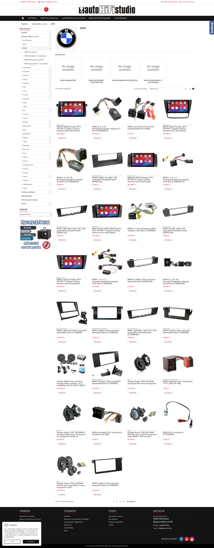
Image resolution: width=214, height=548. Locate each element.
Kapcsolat (68, 525)
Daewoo (26, 83)
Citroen (26, 75)
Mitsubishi (27, 134)
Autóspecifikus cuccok (73, 18)
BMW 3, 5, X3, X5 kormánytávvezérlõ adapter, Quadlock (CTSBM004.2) (70, 180)
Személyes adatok (116, 516)
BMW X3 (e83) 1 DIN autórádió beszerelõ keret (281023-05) (141, 281)
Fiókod (112, 511)
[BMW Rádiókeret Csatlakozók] (96, 68)
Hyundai (26, 99)
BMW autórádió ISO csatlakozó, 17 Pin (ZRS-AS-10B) (178, 383)
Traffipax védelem (49, 18)
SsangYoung (28, 165)
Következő (132, 502)
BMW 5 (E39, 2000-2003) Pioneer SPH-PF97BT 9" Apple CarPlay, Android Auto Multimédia (106, 231)
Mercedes (27, 126)
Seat (25, 153)
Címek (111, 525)
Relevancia (168, 89)
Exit (12, 541)
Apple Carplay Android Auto (30, 519)
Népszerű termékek (27, 516)
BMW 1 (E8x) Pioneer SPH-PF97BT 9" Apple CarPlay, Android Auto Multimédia (175, 129)
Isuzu (25, 102)
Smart (25, 161)
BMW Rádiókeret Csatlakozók (35, 56)
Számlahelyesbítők (116, 522)
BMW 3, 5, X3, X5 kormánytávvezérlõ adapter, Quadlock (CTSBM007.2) (176, 282)
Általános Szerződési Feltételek (76, 519)
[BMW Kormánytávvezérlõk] (125, 68)
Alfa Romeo (27, 40)
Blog (66, 531)
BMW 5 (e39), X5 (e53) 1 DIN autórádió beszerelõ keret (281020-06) (104, 180)
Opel (25, 141)
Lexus (25, 118)
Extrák (23, 204)
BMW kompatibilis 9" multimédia (36, 64)
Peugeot (26, 145)
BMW (25, 48)
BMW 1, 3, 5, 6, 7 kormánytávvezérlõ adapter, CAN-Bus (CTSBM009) (105, 282)
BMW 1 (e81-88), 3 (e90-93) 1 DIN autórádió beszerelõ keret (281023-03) (71, 231)
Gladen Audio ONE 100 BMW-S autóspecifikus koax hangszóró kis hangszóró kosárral (71, 435)
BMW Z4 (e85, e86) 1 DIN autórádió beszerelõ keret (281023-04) (175, 231)
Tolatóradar (120, 18)
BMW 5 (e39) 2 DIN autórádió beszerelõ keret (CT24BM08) (176, 332)
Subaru (26, 169)
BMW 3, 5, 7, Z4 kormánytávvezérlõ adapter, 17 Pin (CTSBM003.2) (106, 129)
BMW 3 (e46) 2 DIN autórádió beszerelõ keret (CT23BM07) (105, 332)
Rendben (31, 541)
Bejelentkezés (173, 2)
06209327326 (31, 2)
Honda (25, 95)
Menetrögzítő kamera (99, 18)
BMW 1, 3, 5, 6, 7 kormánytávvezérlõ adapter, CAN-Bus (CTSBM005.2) (176, 180)
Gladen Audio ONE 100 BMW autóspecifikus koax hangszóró (142, 383)
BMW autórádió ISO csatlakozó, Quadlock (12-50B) (107, 434)
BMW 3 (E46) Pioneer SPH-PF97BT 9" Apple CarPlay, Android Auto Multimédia (69, 129)
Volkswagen (27, 184)
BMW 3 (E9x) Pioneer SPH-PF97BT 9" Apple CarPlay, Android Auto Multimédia (69, 282)
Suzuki (25, 172)
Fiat (24, 87)
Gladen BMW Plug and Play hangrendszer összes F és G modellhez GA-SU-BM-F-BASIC (71, 384)
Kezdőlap (25, 29)
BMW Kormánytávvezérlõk (34, 60)
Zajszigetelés (26, 196)
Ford (24, 91)
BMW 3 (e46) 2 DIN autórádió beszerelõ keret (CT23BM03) (105, 484)
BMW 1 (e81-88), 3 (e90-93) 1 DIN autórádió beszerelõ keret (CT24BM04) (142, 333)
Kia (24, 110)
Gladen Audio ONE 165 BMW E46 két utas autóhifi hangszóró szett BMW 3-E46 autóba (142, 435)
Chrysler (26, 71)
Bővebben (63, 138)
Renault (26, 149)
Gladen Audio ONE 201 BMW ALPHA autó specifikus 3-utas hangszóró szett (70, 485)
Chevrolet (27, 67)
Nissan (25, 137)
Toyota (25, 180)
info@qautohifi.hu (51, 2)
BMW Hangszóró (31, 52)
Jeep (25, 106)
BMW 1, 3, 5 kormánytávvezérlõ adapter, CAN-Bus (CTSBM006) (142, 230)
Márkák (23, 210)
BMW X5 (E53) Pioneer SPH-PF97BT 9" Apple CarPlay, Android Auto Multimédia (140, 180)
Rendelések (113, 519)
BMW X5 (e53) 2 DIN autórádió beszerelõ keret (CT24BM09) (106, 383)
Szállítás (67, 516)
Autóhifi (32, 18)
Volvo (25, 188)
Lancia (25, 114)
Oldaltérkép (68, 528)
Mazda (25, 122)
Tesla (25, 176)
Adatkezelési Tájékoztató (73, 522)
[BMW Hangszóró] (68, 68)
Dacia (25, 79)
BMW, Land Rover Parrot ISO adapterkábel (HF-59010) (141, 128)
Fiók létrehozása (188, 2)
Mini (24, 130)
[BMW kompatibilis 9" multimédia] (153, 68)
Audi (24, 44)
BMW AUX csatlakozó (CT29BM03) (173, 434)
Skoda (25, 157)
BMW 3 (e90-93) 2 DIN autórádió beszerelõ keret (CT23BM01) (72, 332)
